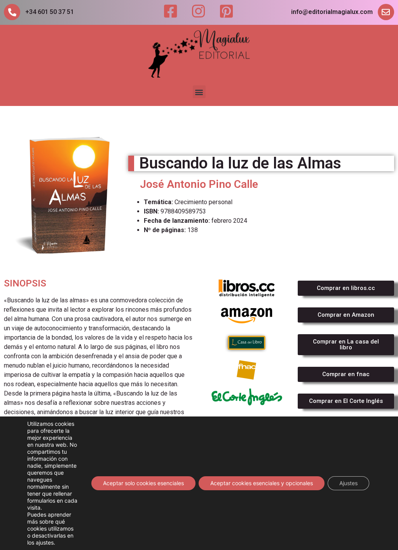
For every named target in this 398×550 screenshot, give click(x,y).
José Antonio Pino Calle (199, 184)
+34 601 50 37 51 (49, 12)
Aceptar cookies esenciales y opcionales (261, 483)
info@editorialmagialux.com (332, 12)
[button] (199, 91)
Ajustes (348, 483)
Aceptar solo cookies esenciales (143, 483)
